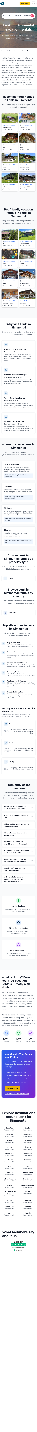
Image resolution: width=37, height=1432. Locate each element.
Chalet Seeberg (24, 167)
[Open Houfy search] (32, 15)
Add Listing (24, 3)
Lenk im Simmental (9, 125)
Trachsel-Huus (6, 127)
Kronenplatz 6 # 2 (25, 187)
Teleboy (4, 283)
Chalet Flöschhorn (25, 243)
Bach (3, 147)
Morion (4, 263)
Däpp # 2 (22, 263)
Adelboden (25, 301)
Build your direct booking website (17, 1093)
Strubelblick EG (24, 283)
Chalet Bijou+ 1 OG (7, 303)
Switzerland (11, 51)
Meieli (21, 147)
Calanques (23, 303)
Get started (11, 1089)
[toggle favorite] (16, 115)
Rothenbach (5, 187)
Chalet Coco (23, 127)
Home (3, 51)
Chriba (4, 243)
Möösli (4, 167)
